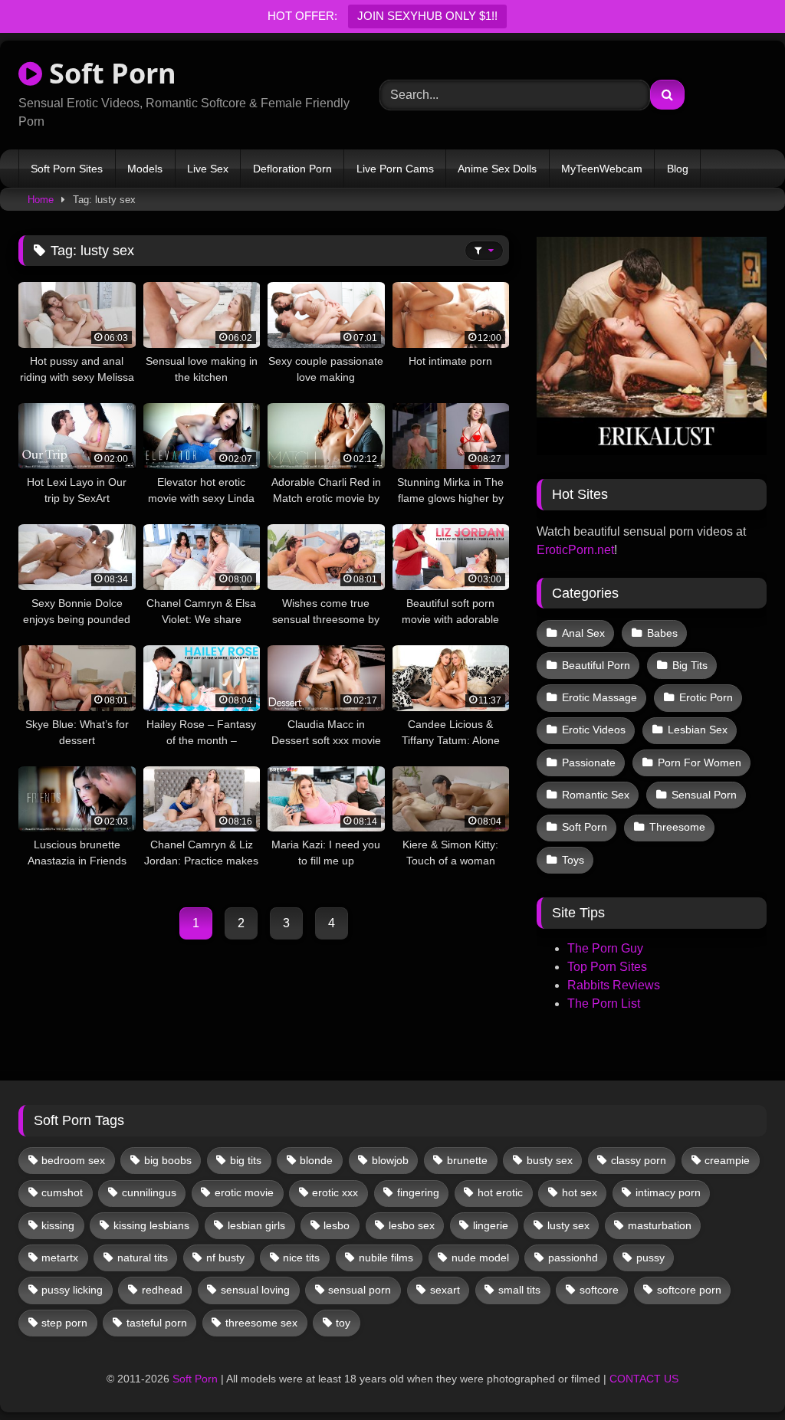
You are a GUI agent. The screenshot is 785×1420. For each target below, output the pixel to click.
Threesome (677, 827)
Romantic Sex (595, 795)
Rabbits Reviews (613, 985)
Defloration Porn (292, 168)
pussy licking (72, 1290)
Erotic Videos (594, 729)
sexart (445, 1290)
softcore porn (689, 1290)
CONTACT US (643, 1378)
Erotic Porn (706, 697)
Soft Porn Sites (67, 168)
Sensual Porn (704, 795)
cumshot (62, 1192)
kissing (57, 1225)
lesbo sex (412, 1225)
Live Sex (207, 168)
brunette (467, 1160)
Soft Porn (109, 73)
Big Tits (690, 665)
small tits (519, 1290)
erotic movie (244, 1192)
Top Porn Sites (607, 966)
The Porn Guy (605, 948)
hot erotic (500, 1192)
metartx (59, 1257)
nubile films (386, 1257)
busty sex (550, 1160)
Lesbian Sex (698, 729)
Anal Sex (583, 633)
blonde (316, 1160)
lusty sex (568, 1225)
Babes (662, 633)
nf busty (225, 1257)
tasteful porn (156, 1323)
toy (343, 1323)
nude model (480, 1257)
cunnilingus (149, 1192)
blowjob (390, 1160)
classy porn (638, 1160)
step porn (64, 1323)
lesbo (337, 1225)
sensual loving (255, 1290)
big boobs (168, 1160)
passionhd (573, 1257)
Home (41, 199)
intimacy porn (668, 1192)
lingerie (490, 1225)
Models (145, 168)
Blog (677, 168)
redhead (162, 1290)
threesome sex (261, 1323)
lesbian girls (256, 1225)
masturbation (659, 1225)
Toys (573, 860)
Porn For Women (699, 762)
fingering (418, 1192)
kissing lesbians (151, 1225)
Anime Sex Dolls (497, 168)
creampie (727, 1160)
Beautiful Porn (596, 665)
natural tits (142, 1257)
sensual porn (359, 1290)
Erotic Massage (599, 697)
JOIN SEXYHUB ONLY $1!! (427, 15)
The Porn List (603, 1003)
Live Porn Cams (395, 168)
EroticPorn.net (575, 549)
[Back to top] (737, 1374)
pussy (650, 1257)
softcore (599, 1290)
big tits (245, 1160)
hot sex (579, 1192)
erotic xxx (335, 1192)
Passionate (589, 762)
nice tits (301, 1257)
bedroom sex (73, 1160)
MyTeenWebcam (601, 168)
